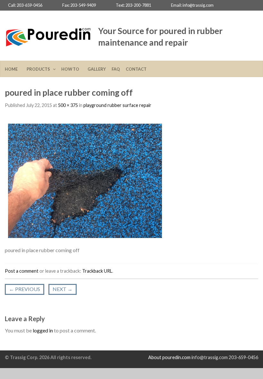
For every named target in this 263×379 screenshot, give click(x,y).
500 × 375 (68, 105)
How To (71, 69)
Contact (136, 69)
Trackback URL (97, 271)
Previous (24, 289)
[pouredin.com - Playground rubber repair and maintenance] (48, 35)
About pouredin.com (169, 357)
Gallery (97, 69)
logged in (43, 330)
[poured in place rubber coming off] (85, 180)
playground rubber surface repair (117, 105)
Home (13, 69)
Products (39, 69)
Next (62, 289)
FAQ (116, 69)
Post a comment (21, 271)
